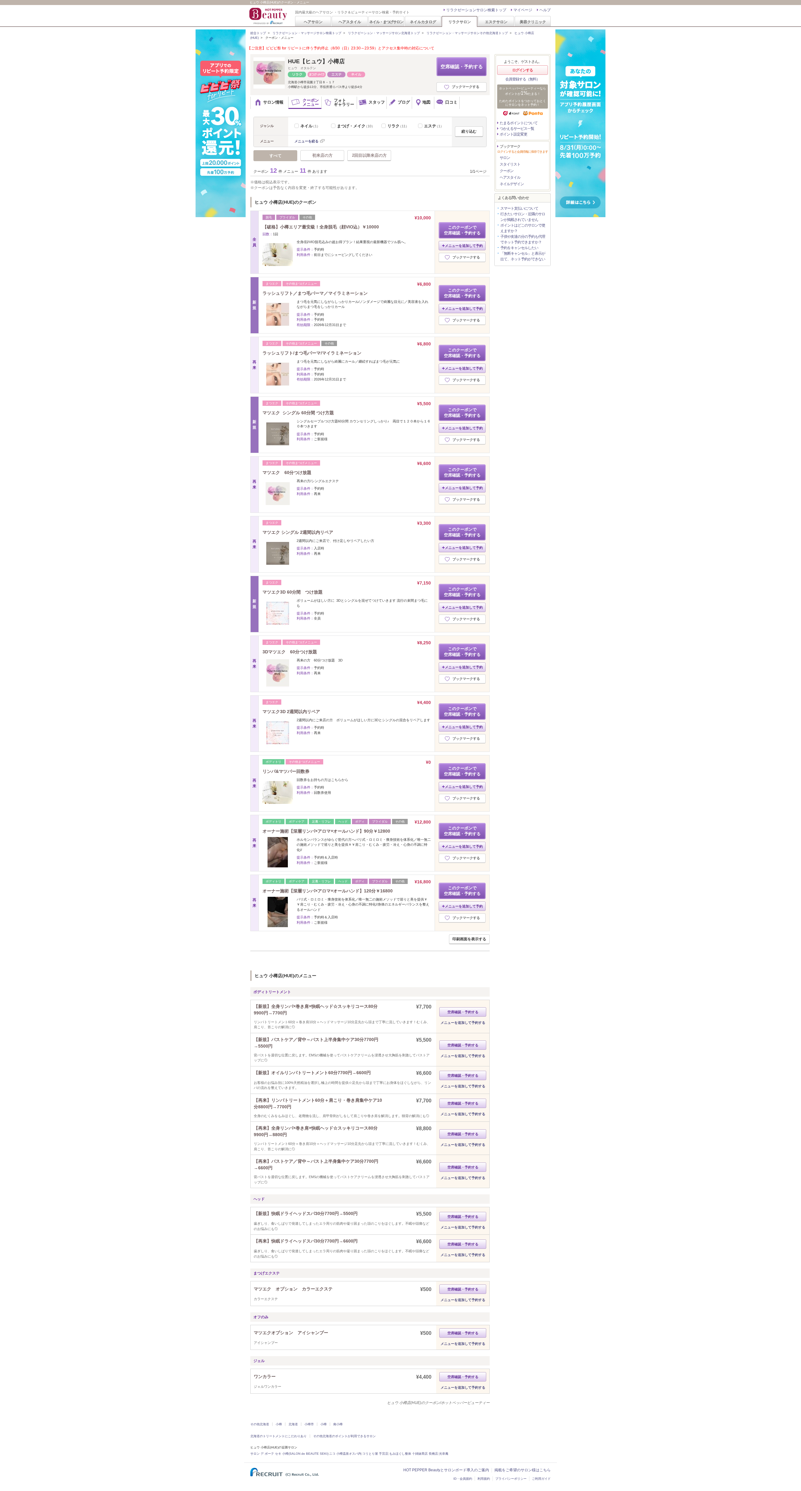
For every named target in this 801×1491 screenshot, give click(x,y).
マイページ (522, 10)
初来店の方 (322, 155)
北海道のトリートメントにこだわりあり (278, 1436)
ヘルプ (545, 10)
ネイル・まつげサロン (386, 21)
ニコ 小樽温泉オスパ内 (345, 1453)
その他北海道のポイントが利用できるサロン (344, 1436)
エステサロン (496, 21)
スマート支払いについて (519, 208)
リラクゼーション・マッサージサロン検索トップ (307, 33)
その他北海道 (259, 1424)
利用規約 (483, 1478)
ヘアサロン (313, 21)
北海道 (293, 1424)
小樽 (279, 1424)
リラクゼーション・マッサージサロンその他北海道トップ (467, 33)
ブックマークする (465, 87)
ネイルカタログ (423, 21)
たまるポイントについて (519, 123)
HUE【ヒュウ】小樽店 (316, 61)
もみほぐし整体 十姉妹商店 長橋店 (413, 1453)
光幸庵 (443, 1453)
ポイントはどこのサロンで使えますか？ (522, 228)
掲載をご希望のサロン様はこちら (522, 1470)
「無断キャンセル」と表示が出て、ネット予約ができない (522, 256)
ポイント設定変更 (513, 134)
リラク (398, 126)
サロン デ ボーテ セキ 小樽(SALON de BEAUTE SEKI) (289, 1453)
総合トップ (258, 33)
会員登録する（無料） (522, 79)
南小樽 (338, 1424)
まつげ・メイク (356, 126)
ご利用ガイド (541, 1478)
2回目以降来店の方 (369, 155)
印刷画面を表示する (469, 939)
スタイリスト (510, 164)
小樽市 (309, 1424)
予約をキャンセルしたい (519, 248)
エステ (434, 126)
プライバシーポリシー (511, 1478)
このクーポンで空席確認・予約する (462, 230)
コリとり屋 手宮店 (375, 1453)
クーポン (506, 171)
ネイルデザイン (512, 184)
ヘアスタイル (350, 21)
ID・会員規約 (462, 1478)
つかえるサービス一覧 (517, 128)
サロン (505, 158)
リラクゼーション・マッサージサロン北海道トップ (384, 33)
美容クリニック (533, 21)
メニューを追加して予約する (463, 1022)
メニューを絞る (306, 141)
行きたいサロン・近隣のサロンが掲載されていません (522, 217)
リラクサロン (459, 21)
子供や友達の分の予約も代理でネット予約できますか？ (522, 239)
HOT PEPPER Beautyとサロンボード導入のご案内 (446, 1470)
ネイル (310, 126)
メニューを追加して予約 (464, 246)
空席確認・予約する (462, 66)
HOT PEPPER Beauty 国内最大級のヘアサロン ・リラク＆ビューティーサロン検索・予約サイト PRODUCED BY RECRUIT (269, 16)
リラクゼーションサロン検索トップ (476, 10)
